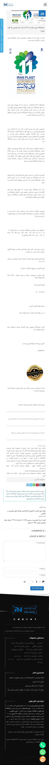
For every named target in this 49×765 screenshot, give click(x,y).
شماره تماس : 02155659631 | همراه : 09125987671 (1, 36)
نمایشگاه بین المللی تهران (22, 496)
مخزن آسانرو (35, 719)
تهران (19, 494)
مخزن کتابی (10, 659)
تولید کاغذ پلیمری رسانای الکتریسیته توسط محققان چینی (26, 419)
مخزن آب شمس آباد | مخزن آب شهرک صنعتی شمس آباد (26, 690)
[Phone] (43, 745)
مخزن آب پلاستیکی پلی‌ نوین (34, 686)
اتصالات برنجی (32, 711)
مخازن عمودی (17, 649)
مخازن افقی (37, 646)
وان (12, 496)
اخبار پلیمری (34, 491)
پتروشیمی (37, 494)
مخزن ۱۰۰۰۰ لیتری (38, 682)
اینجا (12, 473)
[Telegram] (27, 485)
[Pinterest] (37, 485)
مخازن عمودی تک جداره (33, 652)
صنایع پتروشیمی (36, 496)
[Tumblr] (40, 485)
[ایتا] (43, 759)
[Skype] (31, 485)
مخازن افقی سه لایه (34, 649)
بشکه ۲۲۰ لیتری (17, 713)
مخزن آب (17, 706)
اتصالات (40, 643)
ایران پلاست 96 (11, 491)
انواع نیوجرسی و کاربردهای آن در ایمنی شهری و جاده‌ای (26, 678)
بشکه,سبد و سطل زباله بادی (22, 643)
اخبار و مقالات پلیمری (23, 491)
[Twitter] (43, 485)
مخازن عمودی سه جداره (33, 656)
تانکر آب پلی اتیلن (27, 494)
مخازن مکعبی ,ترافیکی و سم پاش (30, 659)
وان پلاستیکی (26, 708)
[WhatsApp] (34, 485)
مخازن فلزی (17, 656)
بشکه (42, 494)
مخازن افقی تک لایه (21, 646)
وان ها (40, 662)
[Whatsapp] (43, 752)
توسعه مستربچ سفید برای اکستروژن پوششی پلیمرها (27, 433)
